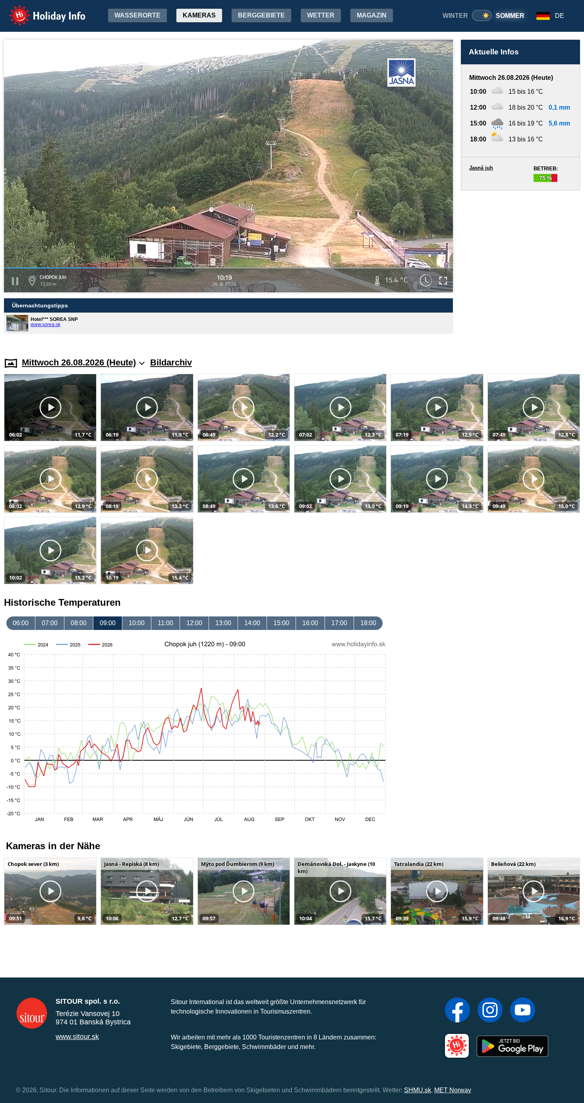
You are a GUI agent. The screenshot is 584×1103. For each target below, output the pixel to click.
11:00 (165, 623)
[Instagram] (490, 1010)
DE (559, 15)
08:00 (79, 623)
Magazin (372, 15)
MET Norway (452, 1090)
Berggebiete (261, 15)
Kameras (199, 15)
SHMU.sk (417, 1090)
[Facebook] (457, 1010)
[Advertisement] (520, 266)
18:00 (368, 623)
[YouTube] (522, 1010)
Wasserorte (137, 15)
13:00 (223, 623)
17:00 (339, 623)
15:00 (281, 623)
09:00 (108, 623)
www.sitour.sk (77, 1037)
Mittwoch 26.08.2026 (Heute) (79, 362)
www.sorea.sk (45, 324)
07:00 (50, 623)
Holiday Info (40, 10)
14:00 (252, 623)
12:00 (194, 623)
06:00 (21, 623)
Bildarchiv (171, 362)
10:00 (137, 623)
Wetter (321, 15)
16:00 (310, 623)
